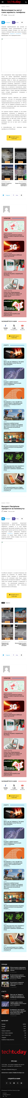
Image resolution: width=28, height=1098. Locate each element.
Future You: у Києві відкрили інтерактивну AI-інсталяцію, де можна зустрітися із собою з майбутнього (13, 294)
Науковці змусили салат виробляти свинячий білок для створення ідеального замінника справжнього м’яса (14, 468)
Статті (5, 360)
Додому (3, 6)
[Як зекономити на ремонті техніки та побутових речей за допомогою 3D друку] (5, 976)
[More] (22, 22)
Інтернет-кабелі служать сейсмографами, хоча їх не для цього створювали (12, 383)
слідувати (14, 324)
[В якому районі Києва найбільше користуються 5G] (14, 246)
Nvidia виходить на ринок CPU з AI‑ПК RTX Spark (7, 173)
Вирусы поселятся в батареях (7, 155)
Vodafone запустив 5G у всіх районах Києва (12, 314)
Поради (20, 162)
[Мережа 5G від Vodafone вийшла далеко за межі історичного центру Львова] (14, 226)
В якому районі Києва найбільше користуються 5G (13, 255)
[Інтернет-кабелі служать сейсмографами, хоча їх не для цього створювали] (14, 373)
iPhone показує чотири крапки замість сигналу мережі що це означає (18, 969)
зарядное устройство (15, 33)
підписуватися (22, 324)
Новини (7, 6)
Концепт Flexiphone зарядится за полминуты (6, 184)
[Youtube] (21, 1083)
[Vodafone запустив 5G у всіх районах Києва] (14, 305)
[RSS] (10, 1083)
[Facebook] (6, 1083)
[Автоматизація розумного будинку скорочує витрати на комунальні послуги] (14, 437)
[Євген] (2, 15)
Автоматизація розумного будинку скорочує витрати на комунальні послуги (14, 447)
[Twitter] (17, 1083)
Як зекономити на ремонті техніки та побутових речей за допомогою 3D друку (17, 976)
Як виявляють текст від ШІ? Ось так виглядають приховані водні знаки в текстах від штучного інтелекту (13, 404)
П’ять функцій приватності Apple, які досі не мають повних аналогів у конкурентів (14, 489)
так (5, 324)
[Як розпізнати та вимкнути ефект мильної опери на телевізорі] (5, 984)
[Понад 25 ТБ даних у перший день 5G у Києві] (14, 265)
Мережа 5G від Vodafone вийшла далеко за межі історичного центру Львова (14, 236)
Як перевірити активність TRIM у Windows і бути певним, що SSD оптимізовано (20, 155)
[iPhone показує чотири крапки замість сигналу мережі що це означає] (5, 969)
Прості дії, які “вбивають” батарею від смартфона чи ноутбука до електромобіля (14, 363)
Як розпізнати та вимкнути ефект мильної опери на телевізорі (17, 984)
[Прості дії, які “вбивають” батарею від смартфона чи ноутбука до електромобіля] (14, 353)
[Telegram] (14, 1083)
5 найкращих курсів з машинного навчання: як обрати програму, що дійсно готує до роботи (20, 172)
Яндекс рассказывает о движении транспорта (21, 184)
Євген (5, 15)
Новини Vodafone (8, 233)
